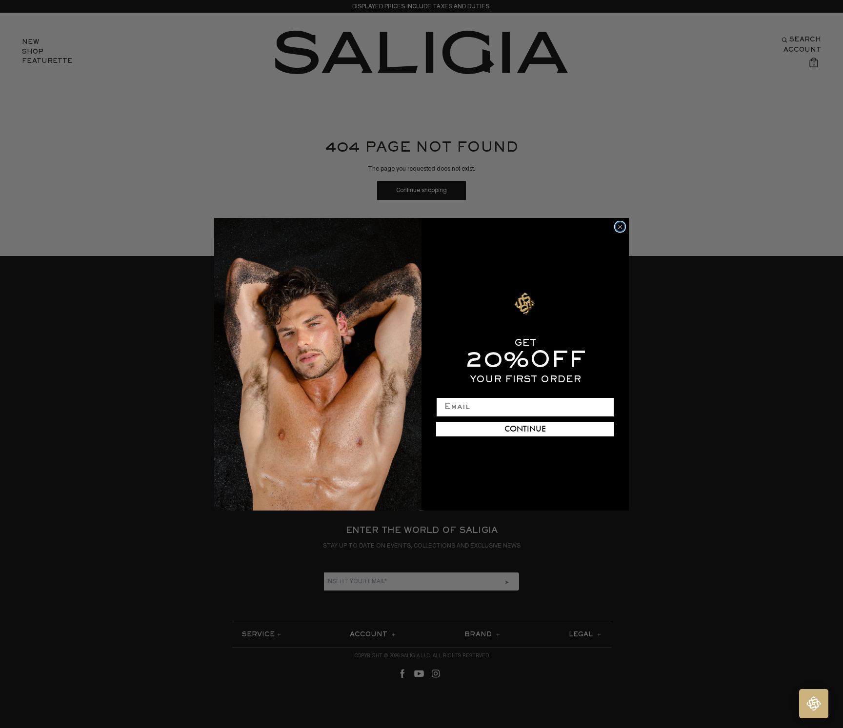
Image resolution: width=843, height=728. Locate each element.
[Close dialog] (620, 227)
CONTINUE (525, 429)
